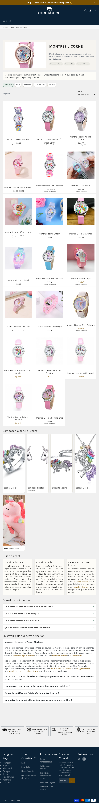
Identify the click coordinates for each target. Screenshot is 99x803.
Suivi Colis (25, 767)
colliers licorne (75, 655)
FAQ (23, 763)
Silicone (27, 84)
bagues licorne (83, 668)
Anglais (6, 765)
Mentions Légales (47, 782)
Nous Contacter (28, 771)
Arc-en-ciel (40, 84)
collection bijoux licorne (23, 655)
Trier (80, 91)
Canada (6, 782)
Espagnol (7, 771)
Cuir (18, 84)
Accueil (6, 27)
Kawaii (52, 84)
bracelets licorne (59, 655)
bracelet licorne (80, 581)
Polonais (7, 779)
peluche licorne (80, 587)
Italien (6, 774)
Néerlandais (8, 776)
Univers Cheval (14, 800)
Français (7, 762)
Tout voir (8, 84)
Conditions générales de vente (45, 776)
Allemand (7, 768)
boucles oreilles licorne (61, 668)
